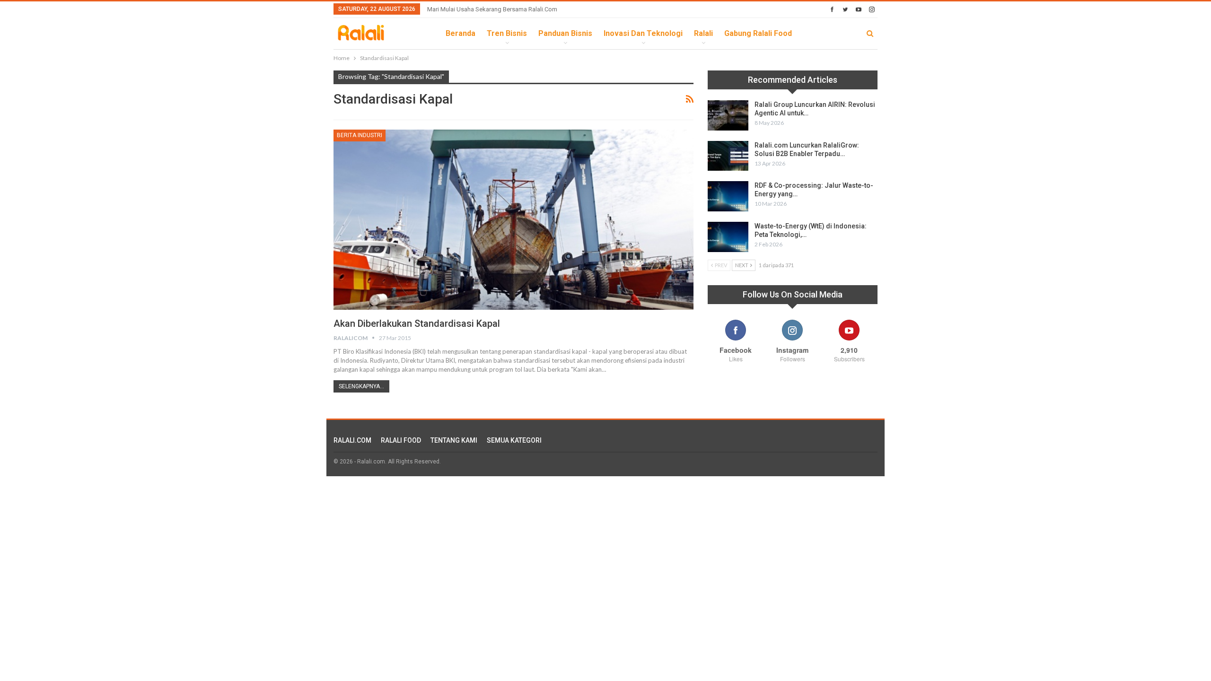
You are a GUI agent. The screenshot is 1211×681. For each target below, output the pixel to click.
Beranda (460, 33)
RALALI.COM (352, 440)
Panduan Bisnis (565, 33)
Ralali (703, 33)
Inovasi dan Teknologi (643, 33)
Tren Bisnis (507, 33)
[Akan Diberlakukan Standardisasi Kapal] (513, 219)
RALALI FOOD (401, 440)
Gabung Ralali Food (758, 33)
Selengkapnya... (361, 386)
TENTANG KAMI (453, 440)
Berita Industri (359, 135)
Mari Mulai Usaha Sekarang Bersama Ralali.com (492, 9)
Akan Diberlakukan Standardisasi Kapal (416, 323)
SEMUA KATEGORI (514, 440)
